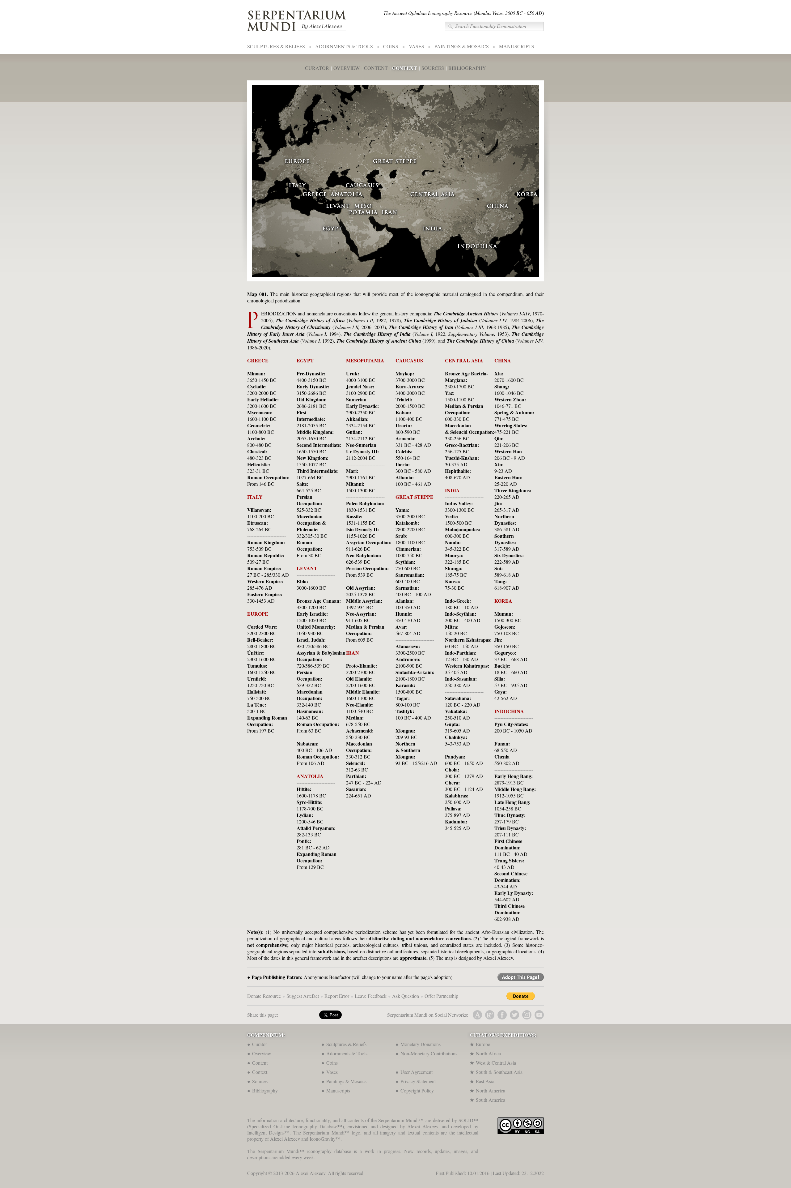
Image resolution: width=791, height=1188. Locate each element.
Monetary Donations (420, 1044)
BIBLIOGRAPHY (467, 68)
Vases (332, 1072)
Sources (260, 1081)
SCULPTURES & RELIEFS (276, 46)
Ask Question (405, 996)
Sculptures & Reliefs (346, 1044)
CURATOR (317, 68)
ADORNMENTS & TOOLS (344, 46)
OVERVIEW (346, 68)
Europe (483, 1044)
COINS (390, 46)
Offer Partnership (441, 996)
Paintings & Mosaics (346, 1081)
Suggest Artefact (302, 996)
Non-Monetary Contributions (428, 1053)
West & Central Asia (496, 1062)
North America (490, 1090)
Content (260, 1062)
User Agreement (416, 1072)
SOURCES (432, 68)
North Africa (488, 1053)
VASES (416, 46)
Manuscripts (338, 1090)
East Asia (485, 1081)
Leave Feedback (371, 996)
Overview (261, 1053)
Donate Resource (264, 996)
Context (259, 1072)
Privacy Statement (418, 1081)
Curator (259, 1044)
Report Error (336, 996)
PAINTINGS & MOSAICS (461, 46)
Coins (332, 1062)
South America (490, 1099)
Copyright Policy (417, 1090)
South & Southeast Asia (499, 1072)
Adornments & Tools (346, 1053)
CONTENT (376, 68)
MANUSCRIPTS (516, 46)
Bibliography (265, 1090)
